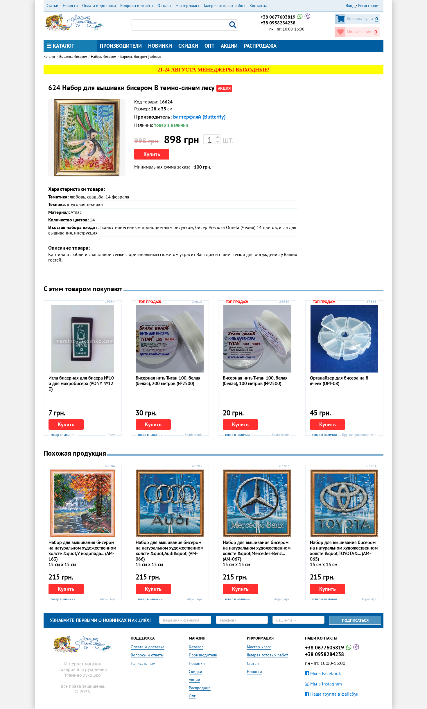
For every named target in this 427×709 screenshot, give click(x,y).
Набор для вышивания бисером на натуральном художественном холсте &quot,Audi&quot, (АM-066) (169, 550)
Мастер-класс (187, 5)
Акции (229, 45)
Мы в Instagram (325, 684)
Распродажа (260, 45)
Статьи (52, 5)
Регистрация (369, 5)
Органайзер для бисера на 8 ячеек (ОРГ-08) (339, 380)
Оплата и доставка (99, 5)
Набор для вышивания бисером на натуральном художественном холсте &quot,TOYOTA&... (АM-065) (344, 550)
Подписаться (355, 620)
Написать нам (143, 663)
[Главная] (74, 22)
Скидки (188, 45)
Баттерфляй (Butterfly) (199, 116)
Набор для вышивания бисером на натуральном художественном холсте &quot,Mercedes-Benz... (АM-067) (256, 550)
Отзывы (164, 5)
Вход (350, 5)
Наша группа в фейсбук (333, 694)
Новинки (160, 45)
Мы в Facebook (325, 673)
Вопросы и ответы (136, 5)
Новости (70, 5)
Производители (121, 45)
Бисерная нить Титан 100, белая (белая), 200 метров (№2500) (168, 380)
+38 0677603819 (279, 17)
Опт (209, 45)
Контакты (258, 5)
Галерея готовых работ (224, 5)
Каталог (62, 45)
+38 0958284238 (278, 23)
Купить (151, 154)
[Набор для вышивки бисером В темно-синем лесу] (86, 137)
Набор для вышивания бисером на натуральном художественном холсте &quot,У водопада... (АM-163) (82, 550)
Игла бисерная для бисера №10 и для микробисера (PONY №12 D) (81, 383)
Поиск (233, 25)
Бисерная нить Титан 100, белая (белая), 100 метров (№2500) (255, 380)
